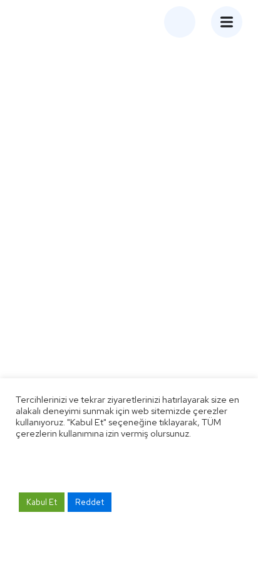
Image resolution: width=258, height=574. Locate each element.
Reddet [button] (89, 502)
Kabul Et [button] (41, 502)
